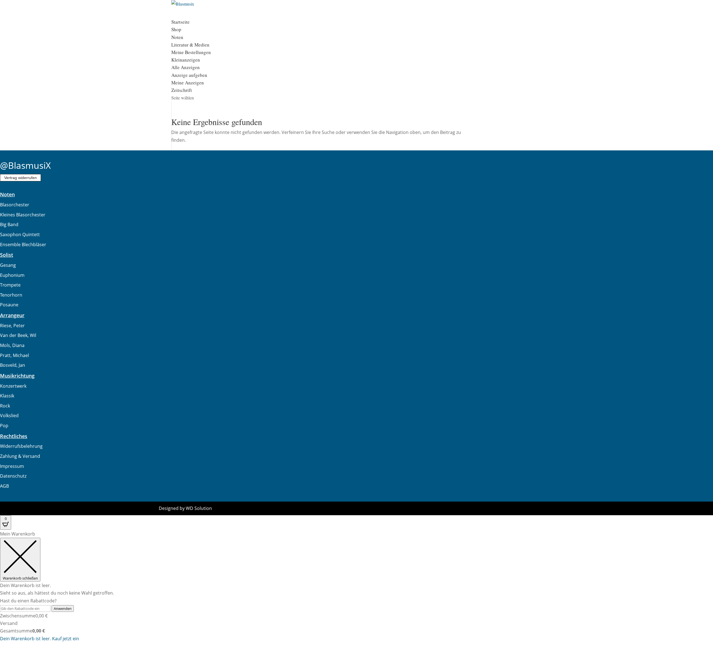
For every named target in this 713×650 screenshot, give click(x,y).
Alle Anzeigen (185, 67)
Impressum (12, 466)
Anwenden (63, 608)
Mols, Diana (12, 345)
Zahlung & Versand (20, 456)
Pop (4, 425)
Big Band (9, 224)
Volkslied (9, 415)
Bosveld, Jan (12, 365)
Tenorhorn (11, 295)
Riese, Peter (12, 325)
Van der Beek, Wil (18, 335)
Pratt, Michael (14, 355)
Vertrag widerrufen (20, 177)
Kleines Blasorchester (22, 215)
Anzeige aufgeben (189, 75)
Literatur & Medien (190, 44)
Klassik (7, 396)
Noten (177, 37)
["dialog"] (356, 586)
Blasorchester (14, 205)
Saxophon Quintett (20, 234)
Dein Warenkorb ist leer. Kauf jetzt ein (39, 639)
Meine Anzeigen (187, 82)
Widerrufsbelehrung (21, 446)
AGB (4, 486)
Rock (5, 406)
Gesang (8, 265)
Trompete (10, 285)
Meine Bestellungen (191, 52)
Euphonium (12, 275)
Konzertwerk (13, 386)
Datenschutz (13, 476)
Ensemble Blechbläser (23, 244)
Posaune (9, 305)
